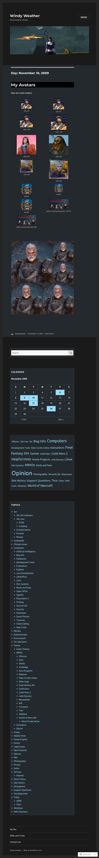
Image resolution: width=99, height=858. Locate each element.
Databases (21, 559)
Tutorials (20, 620)
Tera (54, 480)
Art (30, 441)
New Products (20, 750)
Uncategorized (20, 793)
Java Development (25, 573)
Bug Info (40, 441)
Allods (22, 663)
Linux (68, 459)
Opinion (21, 473)
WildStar (23, 714)
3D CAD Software (24, 515)
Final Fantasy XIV (27, 685)
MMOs (30, 465)
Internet (20, 775)
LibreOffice (21, 577)
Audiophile (19, 540)
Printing (20, 602)
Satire (16, 768)
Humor (17, 743)
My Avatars (23, 84)
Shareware (66, 474)
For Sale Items (20, 642)
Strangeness (19, 786)
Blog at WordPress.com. (33, 850)
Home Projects (41, 459)
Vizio (18, 804)
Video (61, 480)
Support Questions (39, 480)
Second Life (54, 474)
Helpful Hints (21, 459)
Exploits (20, 569)
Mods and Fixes (44, 465)
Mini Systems (17, 465)
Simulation (21, 725)
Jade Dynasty (57, 459)
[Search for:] (39, 353)
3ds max (24, 441)
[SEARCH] (70, 352)
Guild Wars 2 (59, 453)
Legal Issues (19, 746)
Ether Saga (24, 681)
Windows (22, 486)
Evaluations (57, 447)
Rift (20, 703)
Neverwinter (24, 699)
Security (20, 609)
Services (17, 772)
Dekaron (23, 674)
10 (33, 398)
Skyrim (19, 728)
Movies (19, 537)
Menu (84, 17)
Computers (57, 441)
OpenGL (20, 595)
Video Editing (22, 624)
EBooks (17, 631)
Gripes (17, 732)
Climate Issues (20, 544)
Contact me (15, 842)
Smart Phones (22, 616)
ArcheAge (23, 667)
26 (51, 408)
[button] (26, 106)
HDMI (19, 801)
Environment (20, 638)
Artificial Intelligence (25, 551)
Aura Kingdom (25, 671)
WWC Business (21, 812)
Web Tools (21, 627)
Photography (40, 474)
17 (33, 403)
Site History (49, 334)
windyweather (20, 334)
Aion (21, 660)
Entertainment (20, 634)
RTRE (21, 522)
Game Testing (22, 649)
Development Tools (20, 448)
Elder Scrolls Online (40, 448)
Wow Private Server (31, 721)
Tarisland (23, 707)
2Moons (15, 441)
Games (34, 453)
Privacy (17, 765)
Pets (16, 757)
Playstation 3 (22, 598)
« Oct (23, 419)
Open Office (22, 591)
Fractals (20, 533)
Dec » (60, 419)
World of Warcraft (40, 485)
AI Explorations (23, 530)
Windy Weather (25, 16)
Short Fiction (20, 779)
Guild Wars (45, 453)
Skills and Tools (17, 836)
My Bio (13, 829)
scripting (23, 526)
